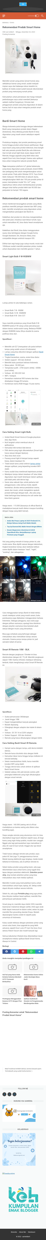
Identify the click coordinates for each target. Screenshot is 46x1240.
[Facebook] (4, 1094)
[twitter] (15, 951)
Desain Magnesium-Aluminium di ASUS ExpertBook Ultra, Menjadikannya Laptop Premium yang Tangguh (21, 532)
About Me (22, 1232)
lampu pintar (35, 464)
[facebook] (6, 951)
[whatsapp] (31, 951)
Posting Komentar (8, 34)
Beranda (14, 1232)
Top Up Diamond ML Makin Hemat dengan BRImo (24, 527)
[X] (9, 1094)
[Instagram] (14, 1094)
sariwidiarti (26, 1236)
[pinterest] (23, 951)
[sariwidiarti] (23, 4)
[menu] (5, 15)
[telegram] (39, 951)
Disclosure (31, 1232)
